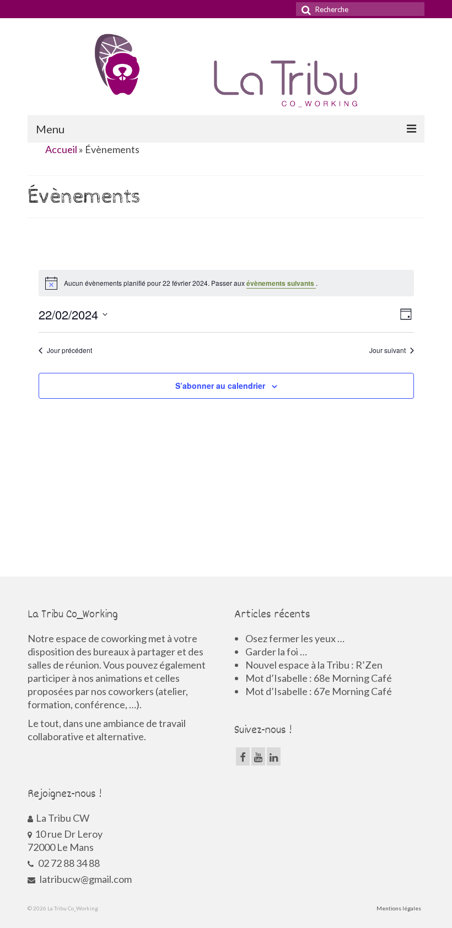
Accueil (61, 149)
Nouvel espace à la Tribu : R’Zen (314, 665)
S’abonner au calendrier (220, 385)
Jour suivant (387, 350)
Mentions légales (398, 908)
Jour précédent (69, 350)
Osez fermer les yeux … (295, 638)
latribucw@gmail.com (85, 879)
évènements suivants (281, 283)
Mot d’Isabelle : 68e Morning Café (318, 678)
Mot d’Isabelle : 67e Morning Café (318, 691)
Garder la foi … (276, 651)
